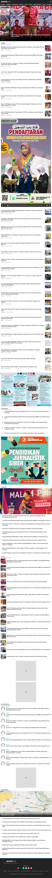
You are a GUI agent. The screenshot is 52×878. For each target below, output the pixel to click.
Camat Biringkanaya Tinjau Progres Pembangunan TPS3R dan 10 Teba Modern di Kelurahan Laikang (26, 553)
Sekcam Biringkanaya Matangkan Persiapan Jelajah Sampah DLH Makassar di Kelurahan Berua (22, 88)
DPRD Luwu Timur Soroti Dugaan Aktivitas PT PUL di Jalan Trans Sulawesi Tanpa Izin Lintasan (21, 276)
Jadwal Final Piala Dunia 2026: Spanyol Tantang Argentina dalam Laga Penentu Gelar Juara (21, 310)
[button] (26, 162)
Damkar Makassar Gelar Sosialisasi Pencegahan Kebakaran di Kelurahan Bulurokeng (21, 251)
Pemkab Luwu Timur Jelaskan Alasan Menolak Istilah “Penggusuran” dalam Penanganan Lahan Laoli (22, 260)
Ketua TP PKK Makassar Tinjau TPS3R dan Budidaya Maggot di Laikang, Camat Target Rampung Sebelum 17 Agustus (21, 104)
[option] (21, 23)
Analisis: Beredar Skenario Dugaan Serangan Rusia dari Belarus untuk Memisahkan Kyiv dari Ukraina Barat (26, 826)
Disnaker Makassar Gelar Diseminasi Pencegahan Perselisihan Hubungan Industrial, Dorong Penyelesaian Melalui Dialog (21, 293)
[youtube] (31, 374)
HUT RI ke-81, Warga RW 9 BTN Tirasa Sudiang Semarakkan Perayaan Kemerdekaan (21, 72)
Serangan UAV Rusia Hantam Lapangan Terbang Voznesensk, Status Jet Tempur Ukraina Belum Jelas (26, 830)
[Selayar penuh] (49, 205)
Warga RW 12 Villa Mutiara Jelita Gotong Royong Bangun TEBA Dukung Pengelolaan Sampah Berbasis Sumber (21, 219)
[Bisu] (47, 205)
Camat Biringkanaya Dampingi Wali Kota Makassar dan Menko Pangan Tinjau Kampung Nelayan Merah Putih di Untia (21, 211)
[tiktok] (34, 374)
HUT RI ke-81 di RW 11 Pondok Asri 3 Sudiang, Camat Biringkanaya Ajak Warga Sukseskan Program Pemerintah (19, 35)
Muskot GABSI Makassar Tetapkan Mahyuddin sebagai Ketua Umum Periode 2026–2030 (22, 334)
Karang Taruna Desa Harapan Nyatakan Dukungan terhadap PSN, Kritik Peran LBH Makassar (20, 243)
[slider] (25, 205)
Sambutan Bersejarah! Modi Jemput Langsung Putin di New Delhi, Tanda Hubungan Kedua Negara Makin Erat (25, 849)
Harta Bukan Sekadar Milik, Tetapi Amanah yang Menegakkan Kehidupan (18, 358)
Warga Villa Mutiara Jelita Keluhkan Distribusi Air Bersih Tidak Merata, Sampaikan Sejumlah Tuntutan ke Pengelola (20, 350)
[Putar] (2, 205)
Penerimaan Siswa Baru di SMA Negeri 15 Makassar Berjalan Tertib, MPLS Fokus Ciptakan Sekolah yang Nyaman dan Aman (22, 326)
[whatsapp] (23, 374)
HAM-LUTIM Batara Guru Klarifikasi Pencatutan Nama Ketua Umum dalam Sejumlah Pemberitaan (21, 235)
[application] (26, 163)
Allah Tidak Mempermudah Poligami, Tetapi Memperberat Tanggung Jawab (19, 366)
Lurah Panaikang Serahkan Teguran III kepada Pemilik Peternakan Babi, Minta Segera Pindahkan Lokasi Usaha (21, 318)
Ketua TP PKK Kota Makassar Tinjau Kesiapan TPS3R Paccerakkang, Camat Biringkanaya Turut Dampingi (22, 113)
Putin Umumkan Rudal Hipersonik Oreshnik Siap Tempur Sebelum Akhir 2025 (20, 833)
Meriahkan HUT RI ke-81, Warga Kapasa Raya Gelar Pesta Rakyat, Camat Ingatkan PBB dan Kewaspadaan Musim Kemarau (22, 47)
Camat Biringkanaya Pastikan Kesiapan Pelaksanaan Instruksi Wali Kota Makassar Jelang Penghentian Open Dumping (22, 268)
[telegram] (26, 374)
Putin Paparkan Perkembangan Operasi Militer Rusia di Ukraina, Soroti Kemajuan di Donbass (24, 822)
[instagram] (29, 374)
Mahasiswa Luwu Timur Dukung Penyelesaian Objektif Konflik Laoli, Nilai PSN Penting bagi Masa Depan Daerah (21, 227)
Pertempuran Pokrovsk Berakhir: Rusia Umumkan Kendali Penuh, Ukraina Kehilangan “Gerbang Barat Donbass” (26, 853)
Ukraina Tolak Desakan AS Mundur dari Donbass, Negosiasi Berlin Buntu (19, 845)
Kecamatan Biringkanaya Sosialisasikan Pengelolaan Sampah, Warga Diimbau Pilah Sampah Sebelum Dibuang (20, 284)
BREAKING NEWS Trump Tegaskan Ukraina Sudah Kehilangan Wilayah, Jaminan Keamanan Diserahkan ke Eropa (24, 841)
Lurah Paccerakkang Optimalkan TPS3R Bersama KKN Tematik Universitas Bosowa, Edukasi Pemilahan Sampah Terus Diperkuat (21, 342)
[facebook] (18, 374)
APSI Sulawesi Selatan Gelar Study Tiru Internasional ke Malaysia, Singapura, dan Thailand (20, 301)
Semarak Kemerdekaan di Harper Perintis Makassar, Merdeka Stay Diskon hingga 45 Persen (21, 96)
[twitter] (21, 374)
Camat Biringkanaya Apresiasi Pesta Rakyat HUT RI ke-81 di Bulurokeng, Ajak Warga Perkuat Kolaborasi (21, 80)
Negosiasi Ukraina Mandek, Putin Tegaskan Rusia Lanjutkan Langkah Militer (20, 836)
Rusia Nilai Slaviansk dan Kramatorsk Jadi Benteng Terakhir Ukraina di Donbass (21, 818)
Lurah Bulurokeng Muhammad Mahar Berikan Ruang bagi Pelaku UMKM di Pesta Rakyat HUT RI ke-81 (22, 56)
